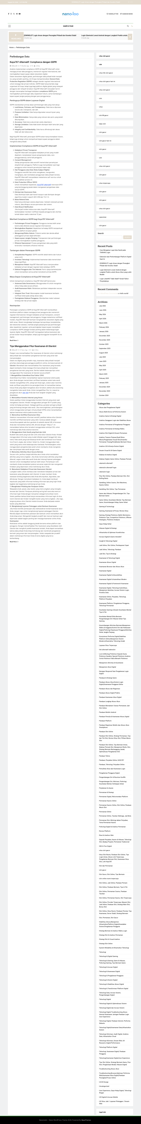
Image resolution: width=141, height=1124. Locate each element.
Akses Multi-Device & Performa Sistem (112, 412)
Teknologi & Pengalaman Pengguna (111, 976)
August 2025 (103, 353)
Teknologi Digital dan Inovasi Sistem (111, 1008)
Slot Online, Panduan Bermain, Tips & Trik (113, 887)
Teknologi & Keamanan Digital (109, 971)
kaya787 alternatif (44, 185)
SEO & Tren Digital (105, 846)
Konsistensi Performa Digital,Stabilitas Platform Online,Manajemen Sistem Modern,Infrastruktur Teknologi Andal (112, 639)
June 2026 (102, 310)
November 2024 (104, 391)
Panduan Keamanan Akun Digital (110, 697)
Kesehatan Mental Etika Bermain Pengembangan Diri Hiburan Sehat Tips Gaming (112, 619)
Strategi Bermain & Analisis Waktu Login (113, 931)
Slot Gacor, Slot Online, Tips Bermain (111, 874)
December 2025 (104, 336)
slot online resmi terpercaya (108, 879)
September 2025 (104, 348)
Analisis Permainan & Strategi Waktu (111, 429)
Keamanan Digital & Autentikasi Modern (113, 579)
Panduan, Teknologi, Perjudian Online (111, 764)
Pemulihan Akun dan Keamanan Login (112, 769)
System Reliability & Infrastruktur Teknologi (114, 948)
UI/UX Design (103, 1082)
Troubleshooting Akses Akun (109, 1069)
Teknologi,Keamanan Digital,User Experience (114, 1058)
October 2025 (103, 344)
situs (101, 107)
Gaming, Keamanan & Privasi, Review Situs (113, 511)
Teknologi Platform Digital (108, 1047)
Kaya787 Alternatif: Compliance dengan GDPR (33, 62)
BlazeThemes (86, 1120)
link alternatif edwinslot (107, 650)
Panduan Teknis (104, 756)
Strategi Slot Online (106, 944)
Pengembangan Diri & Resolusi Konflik (112, 777)
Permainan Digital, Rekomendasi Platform (113, 797)
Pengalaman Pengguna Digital (109, 773)
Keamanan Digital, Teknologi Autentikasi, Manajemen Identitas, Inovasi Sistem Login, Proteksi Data (114, 590)
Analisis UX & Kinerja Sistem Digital (111, 446)
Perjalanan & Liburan (106, 788)
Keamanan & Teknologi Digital (109, 558)
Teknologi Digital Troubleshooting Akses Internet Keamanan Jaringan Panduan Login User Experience (114, 1014)
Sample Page (68, 26)
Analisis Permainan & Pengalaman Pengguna (114, 425)
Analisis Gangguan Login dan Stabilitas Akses (115, 420)
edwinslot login (104, 472)
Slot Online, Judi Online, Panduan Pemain (113, 883)
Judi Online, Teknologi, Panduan (110, 549)
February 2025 (104, 378)
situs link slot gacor (106, 73)
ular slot (25, 393)
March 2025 (103, 374)
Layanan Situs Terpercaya (108, 645)
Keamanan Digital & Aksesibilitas (110, 575)
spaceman (102, 217)
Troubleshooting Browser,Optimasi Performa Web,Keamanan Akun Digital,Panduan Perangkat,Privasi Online (114, 1075)
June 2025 (102, 361)
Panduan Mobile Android (107, 712)
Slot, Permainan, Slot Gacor (108, 918)
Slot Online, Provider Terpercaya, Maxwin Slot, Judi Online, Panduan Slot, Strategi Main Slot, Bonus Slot (115, 904)
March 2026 (103, 323)
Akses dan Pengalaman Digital (109, 407)
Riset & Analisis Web (106, 835)
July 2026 (102, 306)
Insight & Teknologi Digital (108, 541)
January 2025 (103, 383)
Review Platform (104, 831)
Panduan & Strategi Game (108, 678)
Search (101, 233)
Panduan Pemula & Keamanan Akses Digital (114, 717)
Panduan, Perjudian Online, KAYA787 (111, 760)
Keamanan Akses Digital (107, 562)
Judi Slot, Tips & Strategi (107, 554)
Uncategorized (104, 1086)
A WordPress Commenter (108, 293)
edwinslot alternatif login (107, 468)
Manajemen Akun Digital (107, 667)
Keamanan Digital (105, 571)
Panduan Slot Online (106, 732)
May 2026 (102, 314)
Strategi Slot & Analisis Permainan (111, 935)
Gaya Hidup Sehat (105, 524)
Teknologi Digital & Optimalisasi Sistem (113, 1003)
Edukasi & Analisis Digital (108, 455)
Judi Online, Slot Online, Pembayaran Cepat (114, 545)
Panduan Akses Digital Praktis (109, 693)
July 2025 (102, 357)
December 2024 (104, 387)
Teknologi (102, 952)
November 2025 (104, 340)
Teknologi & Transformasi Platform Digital (113, 988)
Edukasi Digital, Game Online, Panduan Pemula (115, 459)
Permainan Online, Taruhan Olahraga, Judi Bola (115, 816)
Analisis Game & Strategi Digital (110, 416)
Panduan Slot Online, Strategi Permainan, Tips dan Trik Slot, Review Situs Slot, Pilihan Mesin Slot (115, 738)
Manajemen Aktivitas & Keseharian (111, 663)
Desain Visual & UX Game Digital (110, 450)
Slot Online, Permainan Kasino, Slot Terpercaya (115, 898)
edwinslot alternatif (106, 463)
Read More (13, 340)
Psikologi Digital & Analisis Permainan (112, 827)
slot (100, 98)
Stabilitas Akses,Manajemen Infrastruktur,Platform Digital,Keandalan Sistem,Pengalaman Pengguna (112, 924)
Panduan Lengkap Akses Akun (109, 701)
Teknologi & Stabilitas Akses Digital (111, 984)
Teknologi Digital (105, 999)
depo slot (102, 124)
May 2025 (102, 365)
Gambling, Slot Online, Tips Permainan (112, 489)
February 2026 (104, 327)
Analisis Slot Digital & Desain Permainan (113, 433)
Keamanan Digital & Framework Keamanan (113, 584)
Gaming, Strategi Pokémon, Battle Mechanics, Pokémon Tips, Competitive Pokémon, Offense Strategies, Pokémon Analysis (115, 517)
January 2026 (103, 331)
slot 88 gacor (103, 115)
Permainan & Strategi (106, 792)
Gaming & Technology (106, 506)
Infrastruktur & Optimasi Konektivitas (112, 532)
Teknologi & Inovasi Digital (108, 967)
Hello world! (124, 293)
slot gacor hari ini (105, 141)
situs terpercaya (104, 183)
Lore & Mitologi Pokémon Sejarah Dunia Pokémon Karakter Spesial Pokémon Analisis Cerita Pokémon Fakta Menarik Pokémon (114, 656)
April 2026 (102, 319)
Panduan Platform (105, 721)
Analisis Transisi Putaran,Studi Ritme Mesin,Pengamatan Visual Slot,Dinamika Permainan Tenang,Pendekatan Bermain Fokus (115, 439)
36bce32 (14, 66)
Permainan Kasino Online (107, 801)
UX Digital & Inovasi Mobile (108, 1097)
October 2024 (103, 395)
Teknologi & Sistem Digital (108, 980)
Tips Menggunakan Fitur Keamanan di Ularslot (33, 346)
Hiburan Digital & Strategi (108, 528)
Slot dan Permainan (106, 866)
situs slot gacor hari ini (107, 81)
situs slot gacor (104, 90)
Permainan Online (105, 812)
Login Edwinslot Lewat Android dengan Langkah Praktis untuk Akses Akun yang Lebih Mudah (88, 2)
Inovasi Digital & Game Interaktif (110, 537)
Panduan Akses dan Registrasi (109, 689)
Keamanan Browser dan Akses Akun (111, 567)
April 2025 (102, 370)
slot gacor (102, 132)
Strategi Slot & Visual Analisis (109, 939)
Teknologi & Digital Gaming (108, 956)
